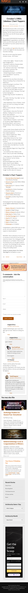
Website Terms (11, 589)
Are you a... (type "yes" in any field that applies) (13, 561)
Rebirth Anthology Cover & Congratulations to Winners (13, 443)
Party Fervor (8, 485)
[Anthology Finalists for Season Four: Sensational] (14, 405)
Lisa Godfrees (16, 347)
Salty (7, 222)
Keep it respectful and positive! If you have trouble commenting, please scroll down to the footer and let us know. (14, 280)
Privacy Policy (17, 589)
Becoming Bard (8, 488)
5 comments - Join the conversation (11, 26)
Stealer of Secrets (10, 208)
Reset (6, 497)
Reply (9, 334)
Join (14, 48)
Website (4, 309)
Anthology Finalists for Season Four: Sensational (12, 414)
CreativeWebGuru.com (21, 586)
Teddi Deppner (14, 376)
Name (4, 298)
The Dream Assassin (10, 491)
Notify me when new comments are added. (12, 314)
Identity (7, 210)
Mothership (8, 224)
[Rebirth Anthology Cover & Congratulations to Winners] (14, 434)
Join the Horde (11, 472)
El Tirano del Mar (9, 494)
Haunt (7, 218)
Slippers (8, 220)
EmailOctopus (17, 574)
